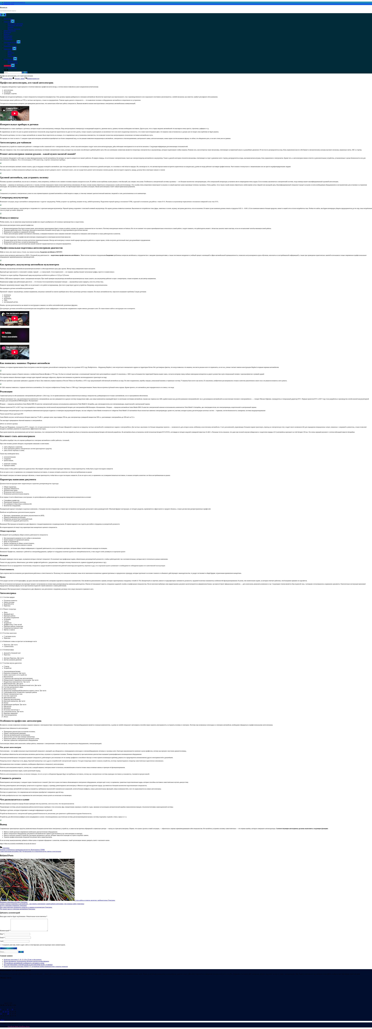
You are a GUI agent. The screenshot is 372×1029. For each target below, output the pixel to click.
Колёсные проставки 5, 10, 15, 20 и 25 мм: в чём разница (22, 959)
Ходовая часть (8, 59)
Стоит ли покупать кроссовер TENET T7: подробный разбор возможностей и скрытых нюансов (36, 966)
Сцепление (11, 56)
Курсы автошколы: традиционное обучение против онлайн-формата (26, 961)
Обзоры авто (8, 36)
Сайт (1, 941)
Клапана (10, 27)
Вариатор (11, 53)
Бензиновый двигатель (15, 23)
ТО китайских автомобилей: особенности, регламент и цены (24, 963)
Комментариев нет (33, 78)
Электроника (12, 68)
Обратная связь (9, 4)
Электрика (7, 66)
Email (2, 937)
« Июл (2, 1020)
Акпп (9, 51)
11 (3, 1011)
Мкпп (10, 54)
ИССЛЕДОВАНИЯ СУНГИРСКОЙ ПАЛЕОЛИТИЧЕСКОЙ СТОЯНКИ (28, 965)
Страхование (8, 39)
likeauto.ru (3, 7)
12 (5, 1011)
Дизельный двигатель (15, 25)
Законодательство (10, 30)
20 (8, 1013)
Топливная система (10, 42)
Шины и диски (13, 63)
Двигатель (7, 22)
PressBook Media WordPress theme (19, 1026)
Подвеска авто (12, 61)
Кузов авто (7, 32)
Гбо (9, 44)
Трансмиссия (8, 49)
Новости (7, 34)
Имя (2, 934)
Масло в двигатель (14, 29)
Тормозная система (10, 46)
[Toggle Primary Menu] (3, 14)
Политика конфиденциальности (14, 2)
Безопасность (8, 19)
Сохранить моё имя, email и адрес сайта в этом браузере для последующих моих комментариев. (33, 945)
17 (1, 1013)
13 (8, 1011)
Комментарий (5, 930)
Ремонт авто (8, 37)
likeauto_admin (20, 78)
